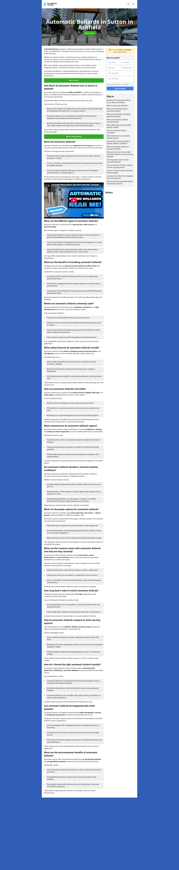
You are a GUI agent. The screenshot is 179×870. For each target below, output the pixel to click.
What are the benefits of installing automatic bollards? (119, 115)
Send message (120, 89)
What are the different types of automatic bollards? (117, 110)
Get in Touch (73, 80)
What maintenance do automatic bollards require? (118, 137)
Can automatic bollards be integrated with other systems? (120, 177)
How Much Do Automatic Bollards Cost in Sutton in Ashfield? (119, 101)
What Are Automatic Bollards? (117, 106)
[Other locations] (128, 4)
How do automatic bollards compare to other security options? (120, 166)
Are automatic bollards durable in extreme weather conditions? (118, 142)
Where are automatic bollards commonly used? (117, 121)
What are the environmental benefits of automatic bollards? (120, 182)
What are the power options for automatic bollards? (118, 148)
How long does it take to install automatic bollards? (117, 161)
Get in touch (89, 33)
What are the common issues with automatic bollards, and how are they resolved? (120, 154)
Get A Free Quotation (74, 137)
